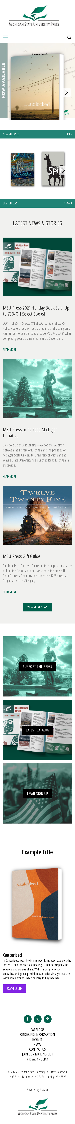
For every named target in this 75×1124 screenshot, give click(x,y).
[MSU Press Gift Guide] (37, 517)
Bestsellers (10, 203)
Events (37, 1039)
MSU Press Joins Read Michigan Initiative (30, 432)
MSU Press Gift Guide (21, 556)
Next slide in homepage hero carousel (66, 92)
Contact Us (37, 1049)
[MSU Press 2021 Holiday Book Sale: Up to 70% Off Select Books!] (37, 269)
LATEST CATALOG (37, 730)
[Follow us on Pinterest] (48, 1019)
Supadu (44, 1089)
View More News (37, 607)
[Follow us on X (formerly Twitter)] (38, 1019)
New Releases (11, 134)
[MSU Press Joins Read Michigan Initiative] (37, 390)
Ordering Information (37, 1034)
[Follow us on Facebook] (28, 1019)
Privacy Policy (37, 1059)
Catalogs (38, 1029)
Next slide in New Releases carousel (63, 170)
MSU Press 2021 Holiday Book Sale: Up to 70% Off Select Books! (36, 310)
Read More (9, 349)
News (37, 1044)
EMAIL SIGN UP (37, 793)
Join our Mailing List (37, 1054)
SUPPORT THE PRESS (37, 666)
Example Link (14, 988)
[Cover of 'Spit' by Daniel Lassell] (53, 169)
